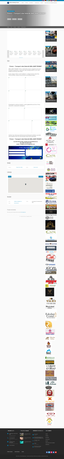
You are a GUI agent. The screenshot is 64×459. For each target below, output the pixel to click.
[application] (51, 111)
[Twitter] (49, 452)
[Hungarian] (48, 0)
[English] (42, 0)
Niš (47, 40)
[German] (45, 0)
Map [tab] (10, 176)
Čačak (25, 442)
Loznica (48, 101)
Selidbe (22, 167)
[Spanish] (56, 0)
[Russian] (51, 0)
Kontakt (23, 451)
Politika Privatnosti (9, 451)
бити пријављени (23, 212)
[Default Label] (53, 452)
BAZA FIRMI (47, 437)
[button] (51, 111)
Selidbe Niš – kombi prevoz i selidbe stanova (53, 39)
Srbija (9, 15)
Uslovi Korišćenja (17, 451)
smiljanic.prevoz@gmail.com (18, 201)
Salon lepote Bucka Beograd (28, 437)
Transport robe (18, 167)
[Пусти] (46, 113)
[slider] (50, 113)
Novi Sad (11, 15)
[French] (44, 0)
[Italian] (50, 0)
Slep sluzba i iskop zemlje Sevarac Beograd (53, 54)
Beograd (48, 55)
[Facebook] (47, 452)
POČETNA (46, 435)
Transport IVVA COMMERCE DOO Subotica (53, 85)
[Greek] (47, 0)
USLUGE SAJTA (47, 439)
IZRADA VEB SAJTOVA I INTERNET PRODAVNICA (50, 444)
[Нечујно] (54, 113)
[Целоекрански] (55, 113)
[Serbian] (53, 0)
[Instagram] (51, 452)
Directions (41, 176)
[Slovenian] (54, 0)
